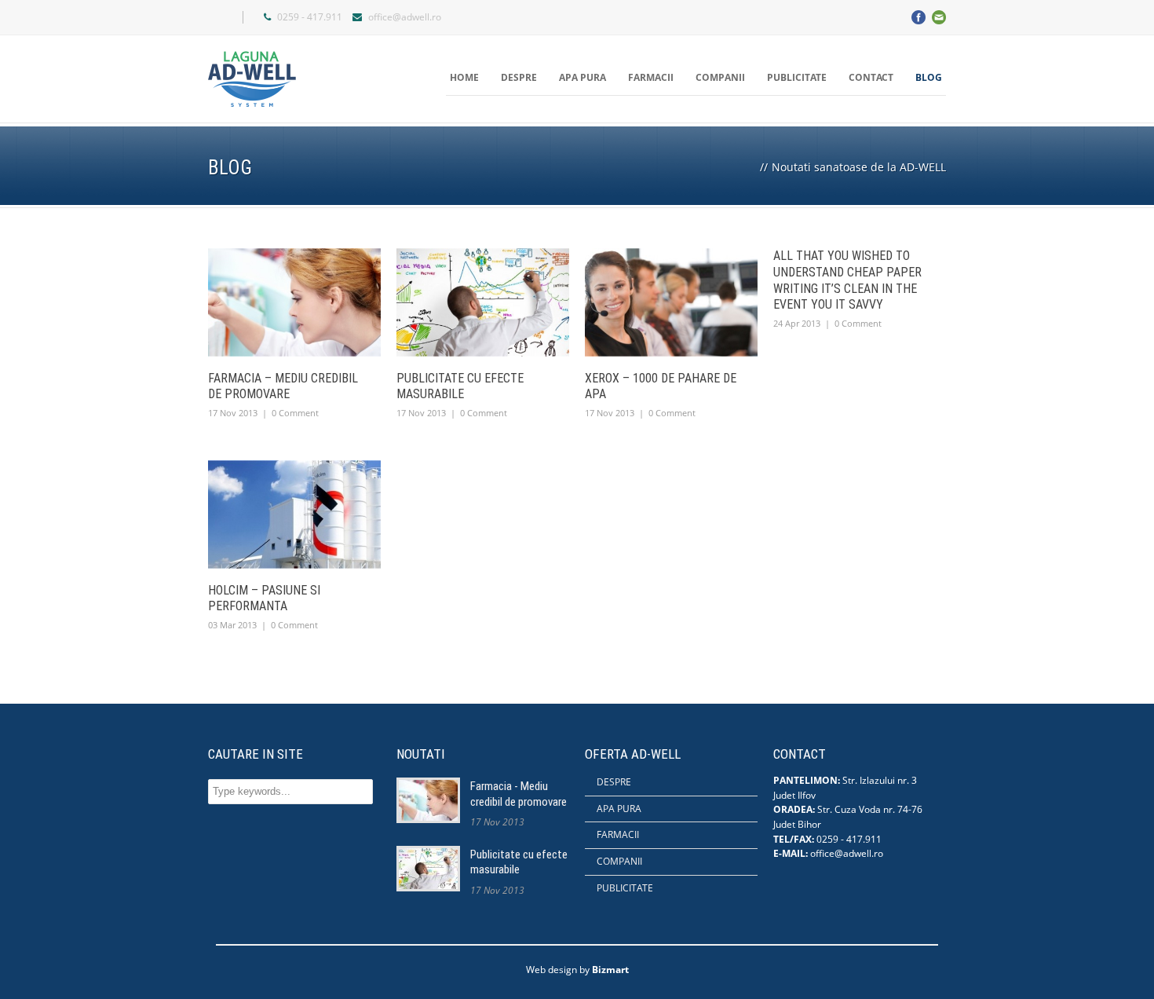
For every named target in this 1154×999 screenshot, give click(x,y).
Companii (720, 77)
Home (464, 77)
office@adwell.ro (404, 17)
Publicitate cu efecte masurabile (460, 386)
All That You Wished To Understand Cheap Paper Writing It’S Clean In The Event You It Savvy (847, 280)
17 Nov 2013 (232, 413)
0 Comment (295, 413)
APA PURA (619, 808)
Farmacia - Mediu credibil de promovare (518, 794)
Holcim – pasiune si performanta (264, 598)
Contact (871, 77)
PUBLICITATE (625, 888)
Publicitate (797, 77)
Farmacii (651, 77)
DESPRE (614, 782)
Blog (928, 77)
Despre (519, 77)
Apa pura (582, 77)
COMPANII (619, 861)
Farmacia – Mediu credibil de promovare (283, 386)
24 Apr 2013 (796, 323)
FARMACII (618, 834)
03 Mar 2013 (232, 625)
